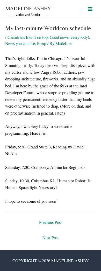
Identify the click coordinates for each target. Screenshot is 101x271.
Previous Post (50, 222)
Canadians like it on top (28, 37)
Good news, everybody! (69, 37)
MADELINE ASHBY (28, 8)
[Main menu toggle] (90, 9)
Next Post (50, 237)
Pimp (41, 43)
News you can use (20, 43)
